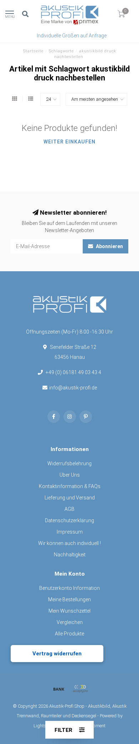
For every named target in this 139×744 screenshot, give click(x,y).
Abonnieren (109, 246)
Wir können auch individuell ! (69, 543)
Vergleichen (70, 622)
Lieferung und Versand (70, 498)
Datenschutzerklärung (69, 520)
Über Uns (70, 475)
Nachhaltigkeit (70, 554)
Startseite (33, 51)
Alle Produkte (69, 633)
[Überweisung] (59, 688)
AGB (69, 509)
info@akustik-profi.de (73, 388)
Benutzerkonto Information (69, 588)
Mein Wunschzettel (69, 611)
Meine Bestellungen (69, 599)
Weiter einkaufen (69, 142)
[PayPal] (80, 688)
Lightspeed (45, 725)
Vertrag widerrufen (57, 653)
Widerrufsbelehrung (69, 463)
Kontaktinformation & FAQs (70, 486)
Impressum (70, 532)
